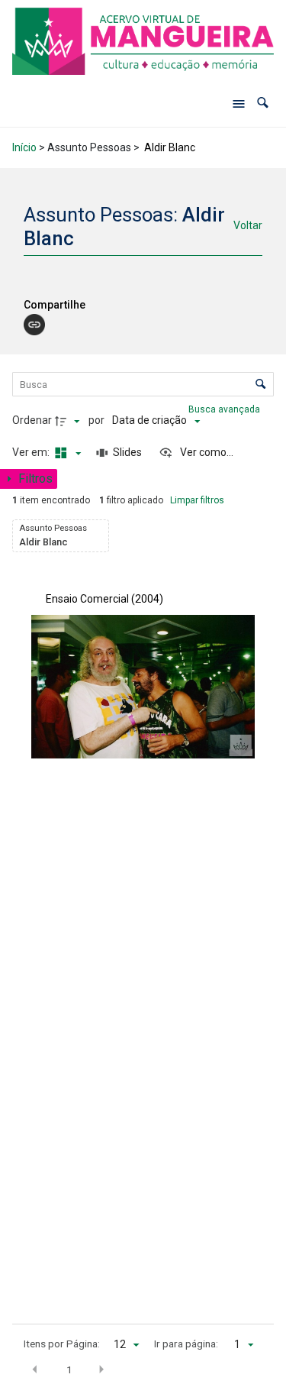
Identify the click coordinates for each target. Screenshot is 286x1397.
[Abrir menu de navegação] (238, 103)
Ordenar (32, 420)
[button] (263, 103)
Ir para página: (186, 1343)
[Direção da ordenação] (69, 420)
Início (24, 147)
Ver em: (32, 452)
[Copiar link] (34, 324)
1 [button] (69, 1369)
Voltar (247, 225)
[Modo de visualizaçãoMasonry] (66, 452)
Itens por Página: (62, 1343)
